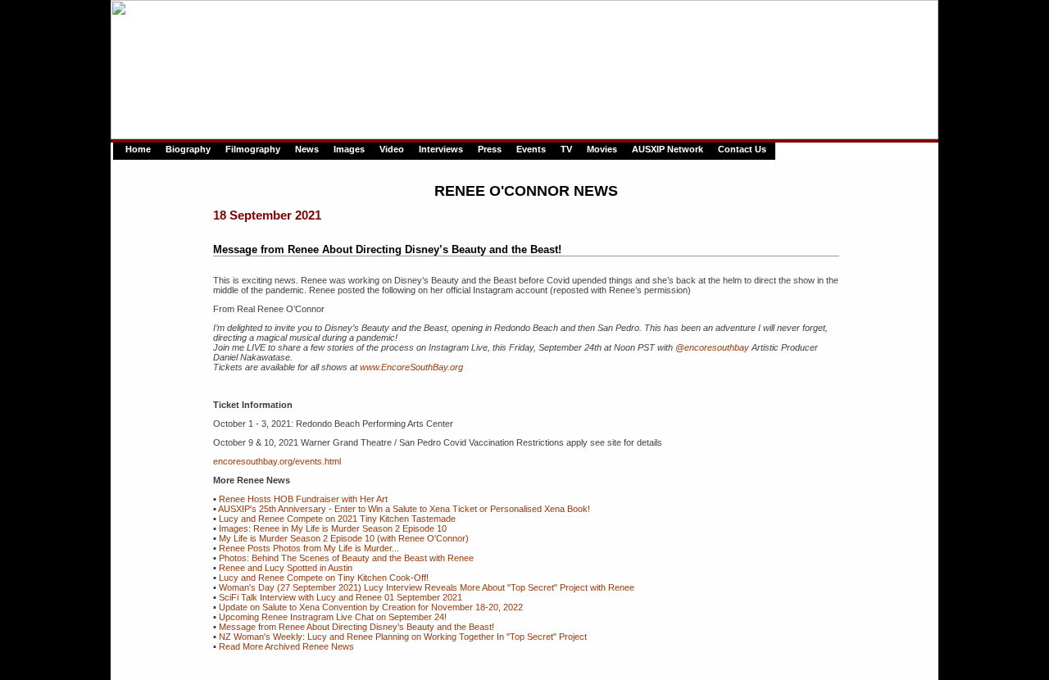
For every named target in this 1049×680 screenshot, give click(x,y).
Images (349, 149)
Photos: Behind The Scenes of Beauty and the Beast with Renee (346, 558)
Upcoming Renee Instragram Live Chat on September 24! (333, 617)
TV (566, 149)
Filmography (252, 149)
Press (490, 149)
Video (391, 149)
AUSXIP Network (667, 149)
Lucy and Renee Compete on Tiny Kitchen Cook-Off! (324, 578)
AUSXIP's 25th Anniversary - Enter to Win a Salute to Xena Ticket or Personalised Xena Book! (404, 509)
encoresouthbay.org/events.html (277, 461)
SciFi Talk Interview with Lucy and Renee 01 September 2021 (340, 597)
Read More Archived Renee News (286, 646)
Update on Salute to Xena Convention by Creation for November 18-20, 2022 (371, 607)
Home (138, 149)
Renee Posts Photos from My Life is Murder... (309, 548)
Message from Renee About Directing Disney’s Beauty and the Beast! (356, 627)
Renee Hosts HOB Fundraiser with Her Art (303, 499)
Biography (188, 149)
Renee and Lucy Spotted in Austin (285, 568)
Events (531, 149)
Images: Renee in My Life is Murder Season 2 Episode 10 (333, 528)
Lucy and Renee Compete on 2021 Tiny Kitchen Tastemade (337, 519)
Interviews (441, 149)
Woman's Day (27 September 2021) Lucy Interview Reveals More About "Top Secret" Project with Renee (426, 587)
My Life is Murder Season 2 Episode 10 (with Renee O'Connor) (344, 538)
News (307, 149)
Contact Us (742, 149)
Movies (602, 149)
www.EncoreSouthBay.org (411, 367)
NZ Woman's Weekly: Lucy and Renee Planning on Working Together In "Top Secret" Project (403, 636)
